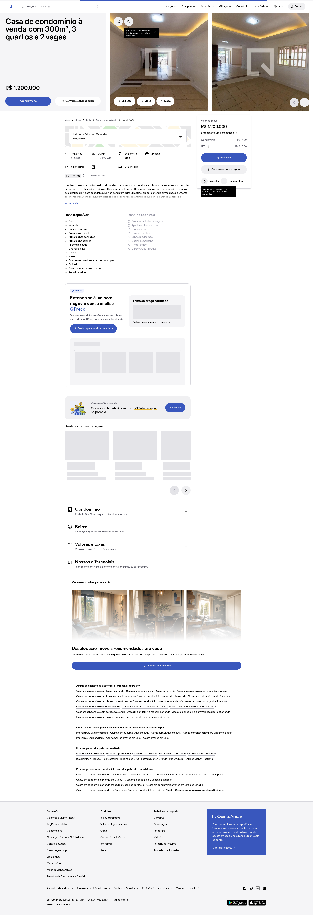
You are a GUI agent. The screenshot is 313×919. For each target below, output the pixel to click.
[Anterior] (294, 102)
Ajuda (276, 6)
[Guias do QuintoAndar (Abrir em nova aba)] (258, 888)
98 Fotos (127, 101)
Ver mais (73, 203)
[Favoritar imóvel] (128, 21)
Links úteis (259, 6)
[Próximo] (304, 102)
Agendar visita (28, 101)
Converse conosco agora (79, 101)
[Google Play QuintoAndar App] (237, 903)
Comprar (187, 6)
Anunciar (206, 6)
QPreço (223, 6)
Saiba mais (175, 408)
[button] (128, 511)
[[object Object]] (155, 32)
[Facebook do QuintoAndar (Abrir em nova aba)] (244, 888)
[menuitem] (171, 6)
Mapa (167, 101)
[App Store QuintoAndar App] (257, 903)
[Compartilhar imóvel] (118, 21)
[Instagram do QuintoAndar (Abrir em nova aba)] (251, 888)
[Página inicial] (10, 6)
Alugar (169, 6)
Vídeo (148, 101)
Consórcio (242, 6)
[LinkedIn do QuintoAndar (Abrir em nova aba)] (264, 888)
